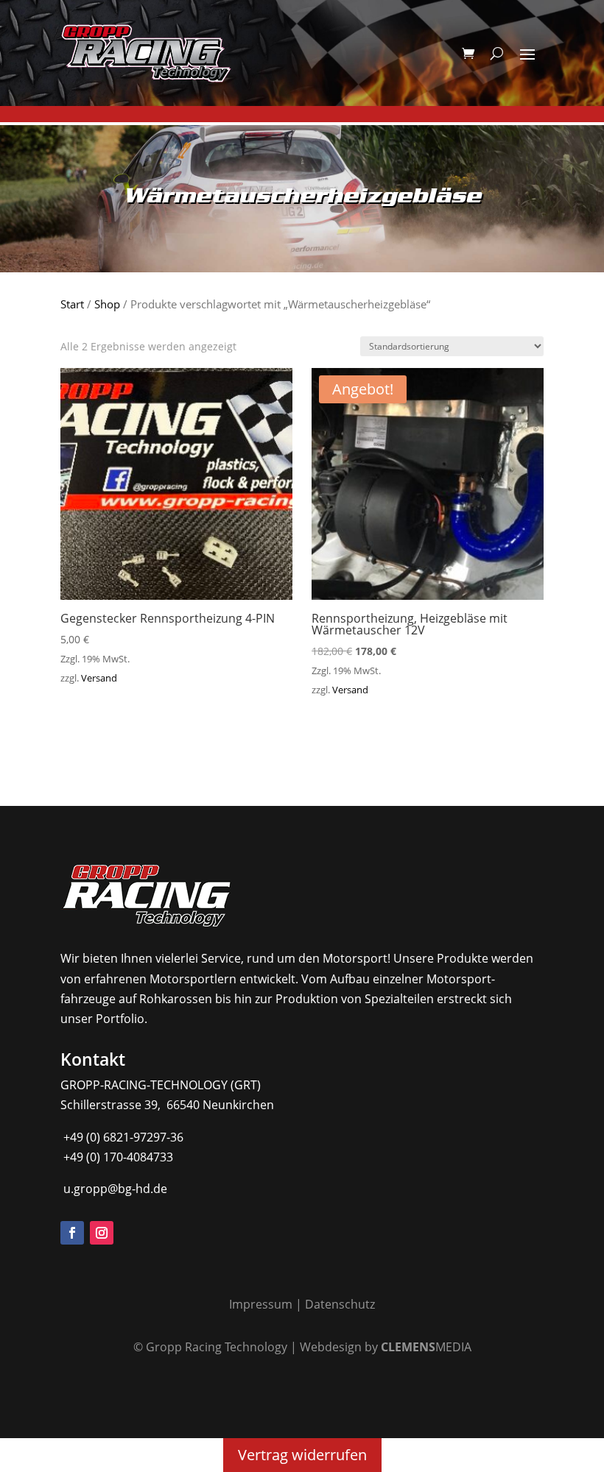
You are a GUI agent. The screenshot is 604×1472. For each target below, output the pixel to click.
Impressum (260, 1304)
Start (72, 304)
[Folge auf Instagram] (101, 1233)
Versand (99, 677)
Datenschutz (340, 1304)
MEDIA (426, 1347)
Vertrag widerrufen (302, 1455)
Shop (107, 304)
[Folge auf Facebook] (72, 1233)
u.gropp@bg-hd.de (113, 1189)
